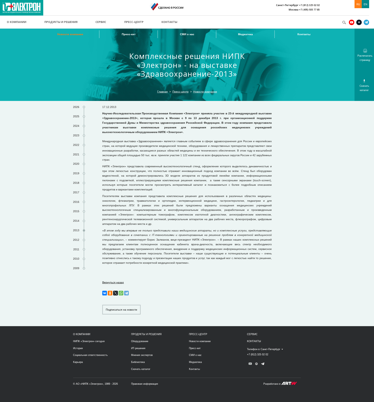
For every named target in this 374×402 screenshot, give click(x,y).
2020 (76, 163)
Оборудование (139, 341)
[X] (115, 293)
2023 (76, 135)
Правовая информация (144, 383)
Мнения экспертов (142, 355)
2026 (76, 107)
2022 (76, 144)
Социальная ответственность (90, 355)
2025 (76, 116)
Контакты (169, 22)
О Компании (81, 334)
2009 (76, 268)
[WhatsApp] (121, 293)
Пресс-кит (129, 34)
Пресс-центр (134, 22)
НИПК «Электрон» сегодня (89, 341)
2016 (76, 201)
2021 (76, 154)
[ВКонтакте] (104, 293)
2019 (76, 173)
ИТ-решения (138, 348)
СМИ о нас (187, 34)
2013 (76, 230)
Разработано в (272, 383)
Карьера (78, 362)
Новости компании (70, 34)
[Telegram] (126, 293)
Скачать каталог (140, 369)
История (78, 348)
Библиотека (138, 362)
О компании (16, 22)
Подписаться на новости (121, 309)
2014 (76, 220)
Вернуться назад (113, 282)
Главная (162, 91)
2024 (76, 125)
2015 (76, 211)
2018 (76, 182)
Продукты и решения (61, 22)
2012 (76, 239)
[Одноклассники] (110, 293)
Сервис (100, 22)
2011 (76, 249)
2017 (76, 192)
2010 (76, 258)
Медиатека (245, 34)
